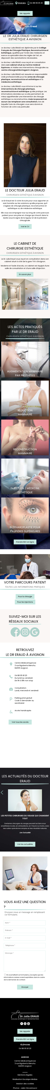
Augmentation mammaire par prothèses (25, 373)
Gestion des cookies (25, 1083)
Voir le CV (25, 226)
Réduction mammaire (25, 412)
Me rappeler (25, 13)
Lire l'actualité (25, 832)
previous (2, 792)
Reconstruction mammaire (25, 451)
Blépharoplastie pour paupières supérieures (25, 529)
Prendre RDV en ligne (25, 542)
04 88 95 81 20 (36, 3)
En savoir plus (25, 274)
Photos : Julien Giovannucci (25, 1088)
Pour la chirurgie (25, 596)
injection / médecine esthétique (25, 490)
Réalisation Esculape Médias (25, 1079)
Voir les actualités (25, 844)
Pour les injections (25, 602)
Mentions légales (25, 1075)
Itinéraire (22, 3)
